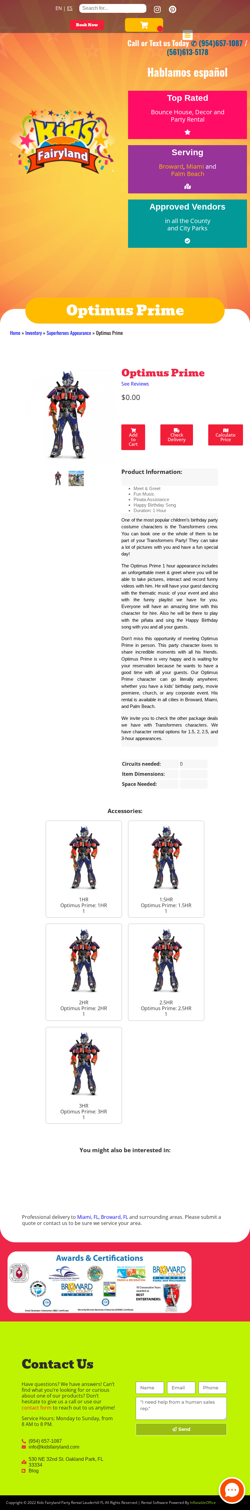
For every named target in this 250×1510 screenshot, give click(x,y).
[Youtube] (142, 9)
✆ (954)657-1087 (217, 42)
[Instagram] (157, 9)
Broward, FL (114, 1217)
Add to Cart (133, 439)
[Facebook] (126, 9)
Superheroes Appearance (69, 332)
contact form (37, 1407)
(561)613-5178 (188, 51)
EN (58, 8)
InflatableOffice (203, 1502)
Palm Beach (187, 174)
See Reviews (135, 383)
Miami (195, 166)
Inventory (33, 332)
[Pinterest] (172, 9)
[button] (188, 35)
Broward (171, 166)
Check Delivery (177, 437)
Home (15, 332)
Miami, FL (87, 1217)
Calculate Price (226, 437)
